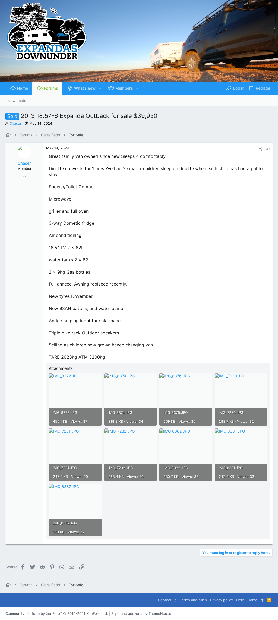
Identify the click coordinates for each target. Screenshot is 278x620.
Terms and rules (193, 600)
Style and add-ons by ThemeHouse (141, 613)
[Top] (262, 600)
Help (240, 600)
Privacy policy (221, 600)
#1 (268, 148)
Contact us (167, 600)
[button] (99, 88)
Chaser (15, 123)
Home (252, 600)
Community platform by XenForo (56, 613)
